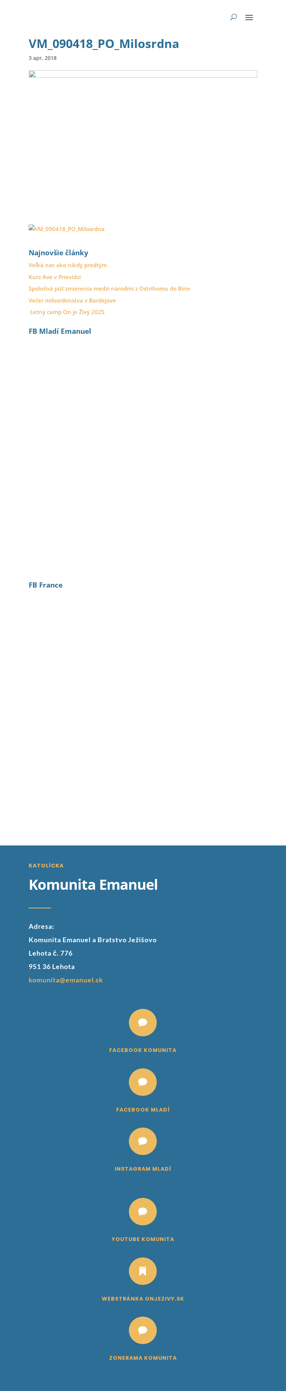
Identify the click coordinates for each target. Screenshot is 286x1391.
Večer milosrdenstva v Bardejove (72, 300)
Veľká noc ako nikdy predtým (68, 265)
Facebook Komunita (143, 1050)
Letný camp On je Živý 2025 (67, 312)
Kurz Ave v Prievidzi (55, 277)
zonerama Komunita (143, 1358)
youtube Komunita (143, 1239)
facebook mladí (143, 1109)
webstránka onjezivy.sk (143, 1298)
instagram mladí (143, 1169)
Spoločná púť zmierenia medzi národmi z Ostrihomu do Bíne (109, 288)
